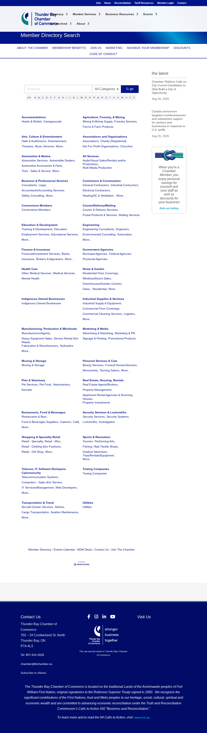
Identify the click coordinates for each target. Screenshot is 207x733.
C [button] (43, 97)
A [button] (35, 97)
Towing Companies (96, 469)
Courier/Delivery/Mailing (99, 205)
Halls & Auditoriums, (34, 141)
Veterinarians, (62, 384)
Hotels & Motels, (32, 121)
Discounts (182, 47)
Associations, (91, 141)
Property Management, (97, 389)
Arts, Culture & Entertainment (42, 136)
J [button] (70, 97)
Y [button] (130, 97)
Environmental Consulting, (99, 234)
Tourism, (88, 441)
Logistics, (130, 313)
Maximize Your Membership (148, 47)
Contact (181, 3)
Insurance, (28, 259)
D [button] (47, 97)
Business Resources (120, 14)
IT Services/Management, (38, 487)
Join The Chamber (123, 549)
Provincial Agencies (95, 259)
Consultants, (30, 185)
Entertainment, (57, 141)
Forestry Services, (125, 121)
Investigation (107, 421)
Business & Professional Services (45, 180)
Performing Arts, (105, 441)
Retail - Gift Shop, (33, 451)
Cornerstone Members (37, 205)
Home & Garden (93, 269)
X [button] (126, 97)
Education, (61, 229)
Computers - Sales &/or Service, (42, 482)
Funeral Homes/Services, (121, 365)
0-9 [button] (29, 97)
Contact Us (101, 549)
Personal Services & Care (100, 360)
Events (148, 14)
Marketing (114, 47)
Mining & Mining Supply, (98, 121)
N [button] (86, 97)
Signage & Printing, (95, 338)
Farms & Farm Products (98, 126)
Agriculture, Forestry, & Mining (104, 117)
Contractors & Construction (102, 180)
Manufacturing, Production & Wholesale (49, 328)
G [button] (59, 97)
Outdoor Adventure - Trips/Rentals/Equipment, (99, 453)
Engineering (91, 224)
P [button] (94, 97)
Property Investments (96, 402)
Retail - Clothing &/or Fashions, (41, 446)
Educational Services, (65, 234)
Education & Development (40, 224)
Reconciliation (122, 3)
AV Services (91, 156)
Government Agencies (98, 249)
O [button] (90, 97)
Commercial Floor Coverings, (101, 308)
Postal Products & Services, (100, 215)
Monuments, (91, 370)
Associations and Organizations (105, 136)
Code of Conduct (103, 54)
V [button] (118, 97)
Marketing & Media (95, 328)
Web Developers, (67, 487)
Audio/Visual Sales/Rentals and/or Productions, (104, 162)
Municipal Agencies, (95, 253)
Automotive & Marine (36, 156)
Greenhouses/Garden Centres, (102, 283)
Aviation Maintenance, (65, 512)
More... (60, 146)
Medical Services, (64, 273)
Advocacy (56, 14)
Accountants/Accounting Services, (43, 190)
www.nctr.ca (141, 717)
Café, (76, 421)
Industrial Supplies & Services (103, 298)
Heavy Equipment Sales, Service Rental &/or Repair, (50, 340)
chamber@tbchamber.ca (36, 664)
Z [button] (134, 97)
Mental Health (30, 278)
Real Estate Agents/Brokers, (100, 384)
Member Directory (39, 549)
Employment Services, (36, 234)
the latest (160, 73)
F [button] (55, 97)
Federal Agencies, (120, 253)
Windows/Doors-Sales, (97, 278)
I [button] (66, 97)
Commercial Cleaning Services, (103, 313)
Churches (126, 146)
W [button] (122, 97)
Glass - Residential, (95, 289)
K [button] (74, 97)
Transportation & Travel (38, 502)
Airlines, (60, 507)
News (107, 3)
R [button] (102, 97)
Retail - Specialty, (33, 441)
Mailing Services (129, 215)
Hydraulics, (67, 345)
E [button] (51, 97)
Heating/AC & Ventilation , (99, 195)
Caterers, (66, 421)
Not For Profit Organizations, (101, 146)
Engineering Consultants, (99, 229)
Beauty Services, (93, 365)
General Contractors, (96, 185)
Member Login (165, 3)
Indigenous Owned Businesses (43, 298)
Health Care (30, 269)
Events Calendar (64, 549)
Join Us (95, 47)
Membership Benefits (69, 47)
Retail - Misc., (53, 441)
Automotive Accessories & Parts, (42, 165)
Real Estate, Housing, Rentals (103, 380)
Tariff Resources (144, 3)
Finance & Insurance (36, 249)
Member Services (84, 14)
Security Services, (94, 416)
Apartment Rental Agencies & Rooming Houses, (107, 396)
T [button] (110, 97)
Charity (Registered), (113, 141)
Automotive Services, (35, 160)
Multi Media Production (97, 167)
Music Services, (45, 146)
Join (98, 3)
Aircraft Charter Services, (38, 507)
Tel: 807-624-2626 (32, 654)
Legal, (42, 185)
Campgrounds (52, 121)
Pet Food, (45, 384)
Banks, (66, 253)
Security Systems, (118, 416)
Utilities (88, 502)
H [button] (63, 97)
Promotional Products (122, 338)
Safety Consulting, (33, 195)
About (81, 23)
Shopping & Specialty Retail (41, 437)
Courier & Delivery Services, (100, 209)
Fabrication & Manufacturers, (40, 345)
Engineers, (123, 229)
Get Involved (58, 23)
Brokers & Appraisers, (50, 259)
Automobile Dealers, (62, 160)
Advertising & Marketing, (98, 333)
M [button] (81, 97)
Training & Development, (37, 229)
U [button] (114, 97)
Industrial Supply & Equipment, (102, 303)
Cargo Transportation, (36, 512)
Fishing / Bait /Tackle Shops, (101, 446)
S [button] (106, 97)
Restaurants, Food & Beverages (43, 412)
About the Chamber (32, 47)
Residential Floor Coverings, (101, 273)
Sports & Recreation (96, 437)
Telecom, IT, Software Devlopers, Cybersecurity (44, 470)
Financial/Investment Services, (41, 253)
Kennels (27, 389)
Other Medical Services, (37, 273)
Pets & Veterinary (33, 380)
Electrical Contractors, (97, 190)
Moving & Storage (34, 360)
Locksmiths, (90, 421)
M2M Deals (84, 549)
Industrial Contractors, (125, 185)
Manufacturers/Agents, (36, 333)
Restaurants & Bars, (34, 416)
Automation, (125, 234)
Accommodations (34, 117)
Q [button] (98, 97)
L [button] (77, 97)
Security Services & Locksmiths (104, 412)
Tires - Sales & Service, (36, 171)
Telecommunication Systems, (40, 477)
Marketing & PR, (125, 333)
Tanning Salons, (110, 370)
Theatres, (28, 146)
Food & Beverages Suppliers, (40, 421)
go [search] (131, 89)
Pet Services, (30, 384)
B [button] (39, 97)
